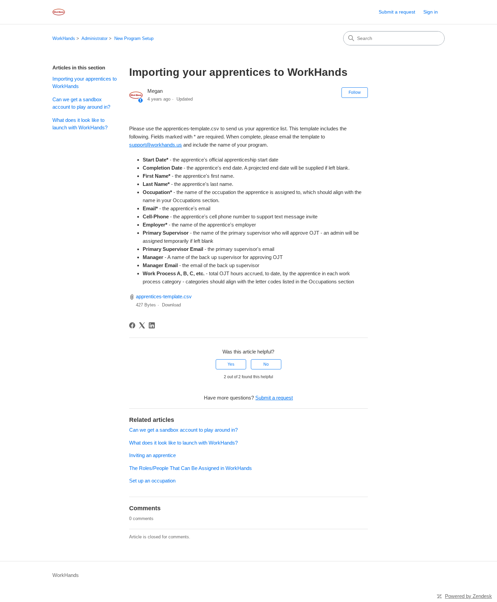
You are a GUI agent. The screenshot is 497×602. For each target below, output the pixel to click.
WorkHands (63, 38)
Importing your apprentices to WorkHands (84, 82)
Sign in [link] (430, 12)
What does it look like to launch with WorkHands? (80, 124)
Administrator (94, 38)
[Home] (58, 12)
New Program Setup (133, 38)
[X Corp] (142, 325)
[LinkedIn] (152, 325)
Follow (355, 92)
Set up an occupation (152, 480)
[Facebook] (132, 325)
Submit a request (397, 12)
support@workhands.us (155, 145)
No (266, 364)
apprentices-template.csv (164, 296)
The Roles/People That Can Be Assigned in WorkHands (190, 468)
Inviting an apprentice (152, 455)
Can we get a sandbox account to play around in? (81, 103)
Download (171, 304)
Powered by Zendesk (468, 596)
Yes (231, 364)
